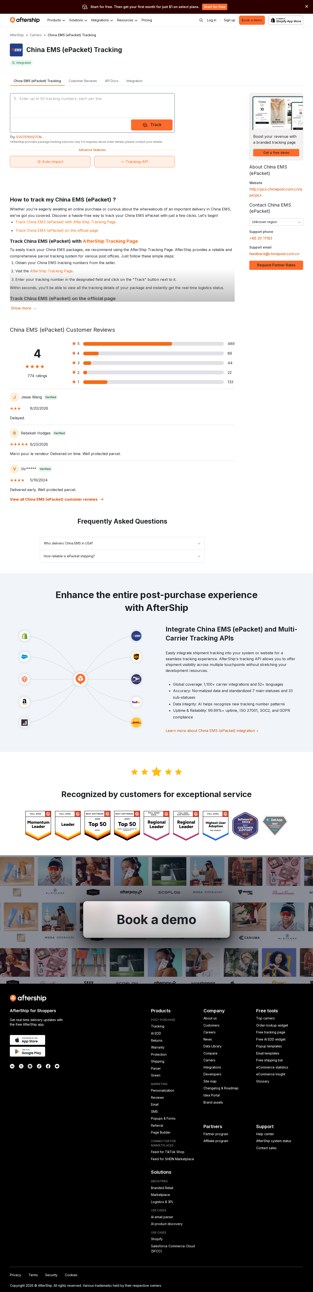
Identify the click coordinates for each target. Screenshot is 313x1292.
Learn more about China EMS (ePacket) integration (212, 730)
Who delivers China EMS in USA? (68, 543)
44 (230, 363)
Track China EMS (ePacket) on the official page (56, 230)
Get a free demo (276, 153)
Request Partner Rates (276, 265)
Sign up (229, 20)
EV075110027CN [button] (28, 137)
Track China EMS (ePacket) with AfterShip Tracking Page (65, 222)
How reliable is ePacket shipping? (69, 556)
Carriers (36, 35)
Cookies (71, 1275)
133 (230, 382)
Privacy (15, 1275)
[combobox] (276, 222)
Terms (33, 1275)
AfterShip (17, 35)
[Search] (201, 20)
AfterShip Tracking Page (110, 241)
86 (230, 353)
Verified (50, 397)
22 (230, 372)
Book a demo (252, 20)
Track (156, 124)
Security (51, 1275)
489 (231, 343)
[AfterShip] (26, 20)
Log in (211, 20)
